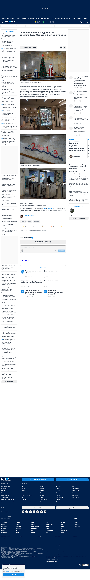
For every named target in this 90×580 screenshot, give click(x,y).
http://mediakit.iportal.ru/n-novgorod (70, 545)
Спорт (73, 486)
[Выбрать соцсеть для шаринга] (64, 47)
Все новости (9, 31)
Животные (24, 499)
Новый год (23, 221)
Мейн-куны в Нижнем (51, 281)
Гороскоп (57, 18)
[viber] (34, 511)
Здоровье (24, 502)
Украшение (36, 221)
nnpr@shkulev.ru (64, 549)
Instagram (22, 212)
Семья (57, 502)
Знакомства (31, 18)
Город (23, 493)
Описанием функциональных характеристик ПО (55, 553)
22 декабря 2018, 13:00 (24, 44)
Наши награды (5, 493)
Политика (58, 490)
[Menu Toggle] (2, 22)
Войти (25, 251)
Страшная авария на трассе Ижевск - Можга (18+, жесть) (33, 292)
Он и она (58, 486)
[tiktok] (45, 511)
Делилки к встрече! (50, 271)
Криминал (42, 488)
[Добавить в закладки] (61, 47)
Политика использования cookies (52, 559)
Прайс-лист (4, 488)
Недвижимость (11, 18)
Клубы (70, 18)
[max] (37, 511)
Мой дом (42, 495)
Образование (43, 502)
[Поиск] (81, 22)
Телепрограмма (45, 18)
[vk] (26, 511)
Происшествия (60, 493)
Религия (58, 499)
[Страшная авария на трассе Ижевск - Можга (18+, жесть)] (23, 293)
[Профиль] (87, 22)
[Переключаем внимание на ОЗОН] (23, 274)
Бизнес (23, 488)
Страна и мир (75, 490)
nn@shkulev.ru (16, 555)
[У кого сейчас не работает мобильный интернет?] (46, 293)
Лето (41, 493)
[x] (41, 511)
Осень (57, 488)
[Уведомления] (84, 22)
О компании (4, 490)
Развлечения (59, 497)
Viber (44, 208)
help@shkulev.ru (11, 557)
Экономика (75, 495)
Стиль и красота (76, 488)
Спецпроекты (75, 497)
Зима (41, 486)
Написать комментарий (30, 47)
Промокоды (80, 18)
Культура (42, 490)
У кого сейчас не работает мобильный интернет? (55, 292)
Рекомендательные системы (51, 561)
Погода (37, 18)
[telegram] (23, 511)
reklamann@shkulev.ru (74, 544)
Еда (22, 497)
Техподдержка (5, 497)
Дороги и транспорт (27, 495)
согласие (8, 571)
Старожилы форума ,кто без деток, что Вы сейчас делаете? (31, 281)
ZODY (85, 18)
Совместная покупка (21, 18)
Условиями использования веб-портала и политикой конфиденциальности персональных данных (66, 554)
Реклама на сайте (5, 486)
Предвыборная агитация (7, 499)
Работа (58, 495)
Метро (29, 221)
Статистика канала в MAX (7, 502)
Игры (74, 18)
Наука (41, 497)
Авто (23, 486)
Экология (74, 493)
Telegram (49, 208)
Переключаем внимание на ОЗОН (33, 272)
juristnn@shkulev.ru (33, 556)
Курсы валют (64, 18)
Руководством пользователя (52, 552)
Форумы (3, 18)
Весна (23, 490)
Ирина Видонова (29, 215)
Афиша (51, 18)
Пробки (45, 22)
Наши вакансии (5, 495)
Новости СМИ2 (24, 260)
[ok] (30, 511)
